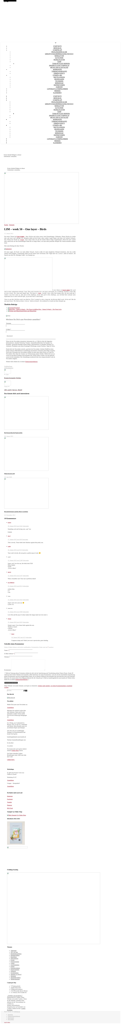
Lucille (9, 546)
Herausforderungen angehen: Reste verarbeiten (16, 511)
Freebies (57, 91)
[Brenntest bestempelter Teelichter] (7, 373)
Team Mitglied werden (61, 64)
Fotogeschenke (15, 961)
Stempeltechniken (16, 977)
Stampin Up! (57, 50)
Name (6, 650)
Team (59, 62)
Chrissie (9, 618)
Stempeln (11, 225)
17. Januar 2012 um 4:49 (15, 539)
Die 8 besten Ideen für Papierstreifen (13, 432)
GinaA (12, 633)
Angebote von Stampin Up (59, 65)
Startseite (57, 46)
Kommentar (7, 670)
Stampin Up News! (16, 974)
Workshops (57, 69)
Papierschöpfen (15, 969)
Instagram (10, 796)
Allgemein (13, 950)
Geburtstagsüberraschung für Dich (59, 54)
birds (39, 293)
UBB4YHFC (11, 759)
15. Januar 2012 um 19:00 (15, 612)
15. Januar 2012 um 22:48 (15, 560)
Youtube (9, 802)
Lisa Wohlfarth (11, 582)
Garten (12, 963)
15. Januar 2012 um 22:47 (15, 575)
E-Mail (8, 329)
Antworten (26, 526)
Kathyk (9, 522)
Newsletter (59, 56)
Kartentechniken (15, 968)
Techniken (59, 81)
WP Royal (17, 1011)
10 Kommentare (8, 368)
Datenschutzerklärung (31, 361)
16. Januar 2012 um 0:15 (18, 637)
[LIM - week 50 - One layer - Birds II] (7, 385)
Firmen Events (59, 73)
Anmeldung (10, 707)
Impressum (11, 1018)
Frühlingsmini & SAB (59, 52)
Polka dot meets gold (9, 473)
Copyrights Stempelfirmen (57, 89)
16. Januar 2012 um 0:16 (15, 550)
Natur (10, 366)
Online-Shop (15, 750)
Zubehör (59, 87)
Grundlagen (59, 79)
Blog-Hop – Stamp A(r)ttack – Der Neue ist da (48, 309)
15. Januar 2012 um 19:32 (15, 599)
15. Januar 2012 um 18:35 (15, 622)
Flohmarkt (57, 93)
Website (6, 657)
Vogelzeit (17, 308)
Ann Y (9, 536)
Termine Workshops (59, 71)
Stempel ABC (57, 75)
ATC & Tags (14, 952)
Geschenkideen (15, 965)
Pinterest (9, 805)
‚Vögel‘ (22, 239)
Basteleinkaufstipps (16, 954)
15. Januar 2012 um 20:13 (15, 586)
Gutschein (59, 58)
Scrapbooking (14, 973)
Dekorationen (14, 958)
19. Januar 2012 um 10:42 (15, 526)
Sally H (9, 572)
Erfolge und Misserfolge (29, 311)
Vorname (8, 323)
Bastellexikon (59, 77)
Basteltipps (14, 957)
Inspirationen (59, 85)
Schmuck (13, 971)
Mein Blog (57, 48)
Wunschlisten (59, 60)
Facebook (10, 799)
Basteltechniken (15, 955)
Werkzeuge (59, 83)
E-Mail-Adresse (9, 653)
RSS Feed (10, 808)
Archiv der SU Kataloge (59, 67)
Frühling (6, 366)
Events (12, 960)
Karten (6, 225)
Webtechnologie (15, 979)
